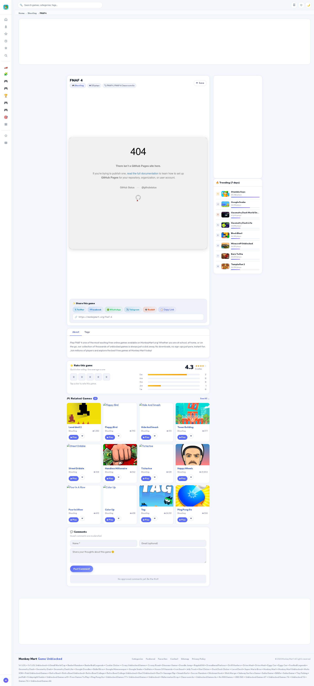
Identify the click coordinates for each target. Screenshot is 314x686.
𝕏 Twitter (79, 309)
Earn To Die (237, 254)
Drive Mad (248, 665)
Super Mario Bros (253, 669)
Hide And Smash (149, 427)
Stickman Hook (215, 673)
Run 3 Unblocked (146, 673)
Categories (137, 659)
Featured (150, 659)
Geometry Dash (27, 669)
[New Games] (5, 41)
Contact (174, 659)
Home (22, 13)
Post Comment (81, 568)
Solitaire (148, 669)
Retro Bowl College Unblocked (122, 673)
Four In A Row (76, 509)
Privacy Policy (199, 659)
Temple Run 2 (238, 264)
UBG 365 (239, 677)
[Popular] (5, 26)
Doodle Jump (185, 665)
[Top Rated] (5, 33)
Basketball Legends (94, 665)
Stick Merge (231, 673)
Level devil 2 (75, 427)
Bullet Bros (98, 669)
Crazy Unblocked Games (134, 665)
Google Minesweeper (116, 669)
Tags (87, 331)
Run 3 (159, 673)
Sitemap (185, 659)
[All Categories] (5, 124)
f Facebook (95, 309)
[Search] (5, 55)
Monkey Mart (270, 669)
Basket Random (75, 665)
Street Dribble (76, 468)
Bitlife (278, 673)
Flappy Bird (111, 427)
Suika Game (268, 673)
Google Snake (238, 202)
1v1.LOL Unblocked (37, 665)
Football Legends (297, 665)
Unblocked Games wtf (57, 677)
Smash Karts (183, 673)
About (75, 331)
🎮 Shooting (78, 85)
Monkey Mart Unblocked (290, 669)
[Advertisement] (164, 41)
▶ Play (74, 437)
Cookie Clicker (112, 665)
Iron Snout (179, 669)
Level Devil (237, 669)
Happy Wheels (185, 468)
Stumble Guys (238, 191)
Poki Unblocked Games (36, 673)
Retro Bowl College (95, 673)
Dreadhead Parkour (216, 665)
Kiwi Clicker (204, 669)
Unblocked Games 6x (206, 677)
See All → (205, 398)
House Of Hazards (164, 669)
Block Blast (236, 233)
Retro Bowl (55, 673)
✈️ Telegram (132, 309)
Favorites (162, 659)
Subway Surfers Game (249, 673)
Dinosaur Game (169, 665)
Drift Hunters (234, 665)
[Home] (5, 19)
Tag (143, 509)
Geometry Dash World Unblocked (248, 212)
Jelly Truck (191, 669)
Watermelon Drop (170, 677)
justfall (22, 677)
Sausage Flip (169, 673)
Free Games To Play (79, 677)
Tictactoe (146, 468)
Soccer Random (199, 673)
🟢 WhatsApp (114, 309)
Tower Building (185, 427)
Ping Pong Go (184, 509)
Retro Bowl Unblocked (73, 673)
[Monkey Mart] (6, 7)
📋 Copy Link (167, 310)
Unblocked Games (138, 677)
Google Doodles (83, 669)
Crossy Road (154, 665)
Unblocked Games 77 (116, 677)
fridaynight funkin (36, 677)
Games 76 (23, 681)
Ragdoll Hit (199, 665)
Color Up (109, 509)
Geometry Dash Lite (241, 223)
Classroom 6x (187, 677)
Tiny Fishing (302, 673)
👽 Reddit (150, 309)
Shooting (32, 13)
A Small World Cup (57, 665)
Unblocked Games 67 (255, 677)
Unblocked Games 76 (278, 677)
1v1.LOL (22, 665)
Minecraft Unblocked (242, 243)
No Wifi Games (226, 677)
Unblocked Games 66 (41, 681)
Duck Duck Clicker (221, 669)
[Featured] (5, 48)
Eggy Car (272, 665)
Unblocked (153, 677)
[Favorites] (5, 135)
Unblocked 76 (298, 677)
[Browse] (5, 142)
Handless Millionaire (116, 468)
